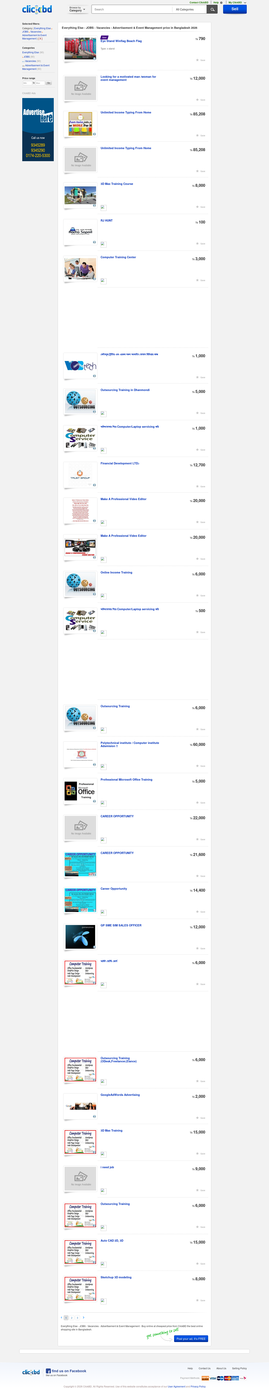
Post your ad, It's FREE (191, 1339)
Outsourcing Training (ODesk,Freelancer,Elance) (119, 1059)
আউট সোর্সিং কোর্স (109, 961)
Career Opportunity (114, 888)
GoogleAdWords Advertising (120, 1095)
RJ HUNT (107, 220)
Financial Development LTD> (120, 463)
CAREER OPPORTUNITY (117, 816)
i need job (107, 1167)
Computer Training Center (118, 257)
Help (190, 1368)
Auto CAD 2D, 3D (112, 1240)
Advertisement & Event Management (35, 67)
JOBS (27, 56)
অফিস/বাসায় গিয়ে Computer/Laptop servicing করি (130, 426)
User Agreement (176, 1386)
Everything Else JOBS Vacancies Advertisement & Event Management (36, 33)
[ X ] (40, 38)
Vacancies (30, 61)
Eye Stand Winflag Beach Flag (121, 41)
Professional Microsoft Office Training (126, 779)
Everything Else (30, 52)
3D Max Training (111, 1130)
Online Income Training (116, 572)
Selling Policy (239, 1368)
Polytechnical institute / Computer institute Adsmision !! (130, 744)
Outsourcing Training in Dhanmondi (125, 390)
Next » (84, 1317)
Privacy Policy (198, 1386)
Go (48, 82)
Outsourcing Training (115, 706)
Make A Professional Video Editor (124, 499)
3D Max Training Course (117, 184)
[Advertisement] (136, 320)
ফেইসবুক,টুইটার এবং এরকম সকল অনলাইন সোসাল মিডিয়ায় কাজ (129, 354)
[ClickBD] (31, 1373)
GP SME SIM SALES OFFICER (121, 925)
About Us (221, 1368)
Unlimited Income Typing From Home (126, 112)
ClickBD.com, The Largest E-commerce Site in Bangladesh (37, 9)
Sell (235, 8)
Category (76, 9)
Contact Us (205, 1368)
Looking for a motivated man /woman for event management (128, 78)
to (34, 82)
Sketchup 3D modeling (116, 1277)
